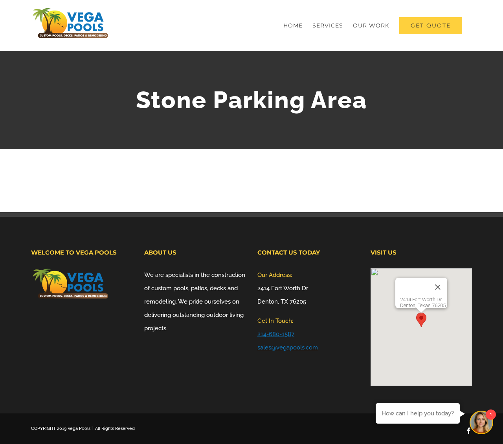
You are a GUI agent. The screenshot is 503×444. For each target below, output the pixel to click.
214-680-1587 (275, 334)
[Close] (437, 287)
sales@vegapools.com (287, 347)
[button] (421, 320)
